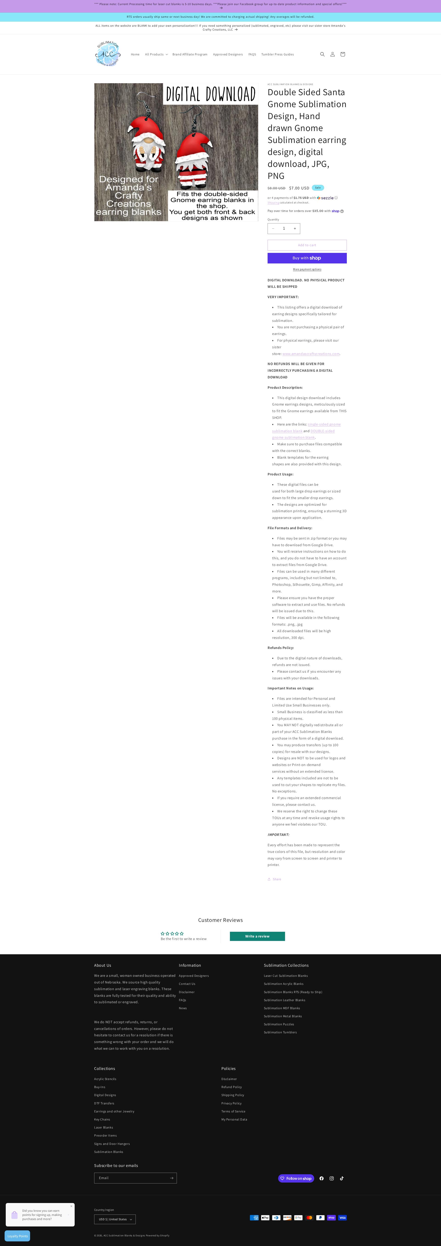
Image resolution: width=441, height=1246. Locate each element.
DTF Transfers (104, 1103)
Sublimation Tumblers (280, 1032)
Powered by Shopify (158, 1235)
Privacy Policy (231, 1103)
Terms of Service (233, 1111)
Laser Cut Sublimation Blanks (286, 976)
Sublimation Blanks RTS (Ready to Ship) (293, 992)
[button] (156, 54)
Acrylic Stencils (105, 1079)
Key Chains (102, 1119)
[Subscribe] (172, 1178)
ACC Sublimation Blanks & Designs (124, 1235)
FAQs (182, 1000)
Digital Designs (105, 1095)
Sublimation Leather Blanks (284, 1000)
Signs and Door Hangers (112, 1144)
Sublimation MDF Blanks (282, 1008)
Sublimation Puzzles (279, 1024)
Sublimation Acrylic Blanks (284, 984)
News (183, 1008)
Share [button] (277, 879)
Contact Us (187, 984)
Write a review (257, 936)
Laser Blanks (103, 1127)
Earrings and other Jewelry (114, 1111)
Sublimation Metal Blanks (283, 1016)
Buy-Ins (99, 1087)
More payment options (307, 269)
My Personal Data (234, 1119)
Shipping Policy (232, 1095)
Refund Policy (231, 1087)
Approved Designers (194, 976)
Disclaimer (187, 992)
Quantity (273, 219)
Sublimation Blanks (108, 1152)
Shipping (273, 202)
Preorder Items (105, 1135)
